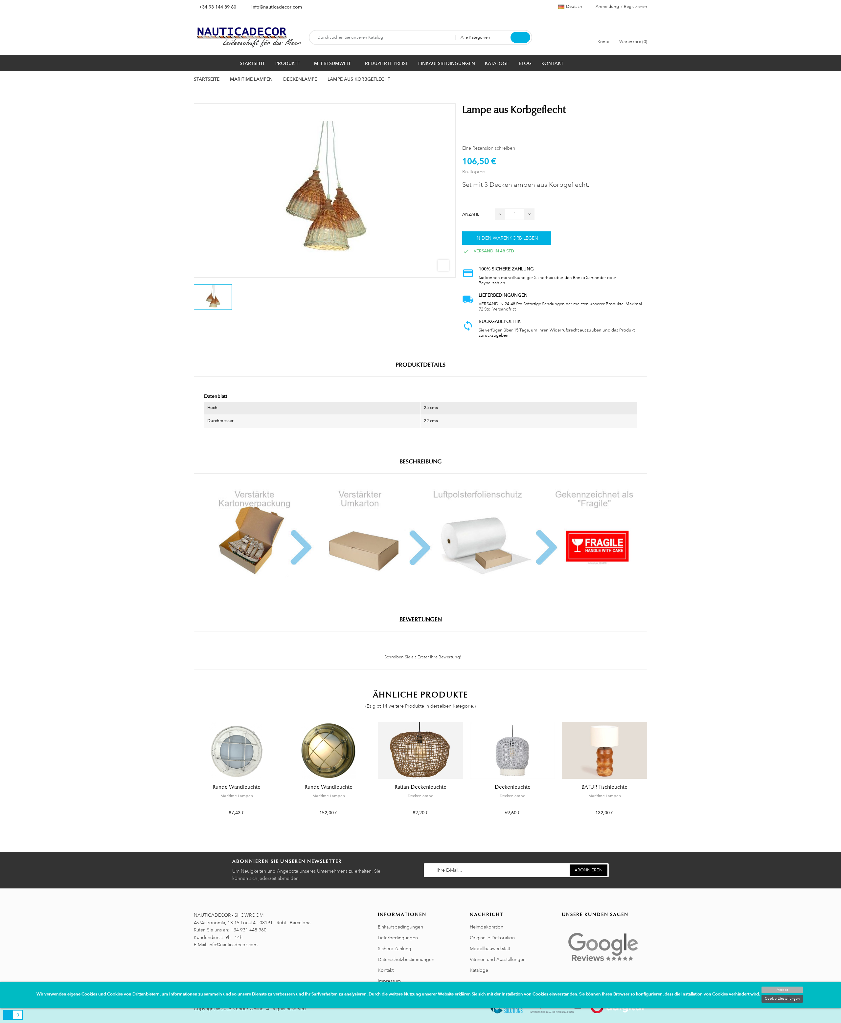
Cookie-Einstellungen (782, 998)
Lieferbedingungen (398, 938)
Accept (782, 990)
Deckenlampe (420, 796)
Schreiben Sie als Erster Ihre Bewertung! (422, 657)
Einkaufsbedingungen (400, 927)
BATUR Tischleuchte (604, 787)
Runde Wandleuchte (237, 787)
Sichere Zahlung (394, 948)
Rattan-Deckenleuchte (420, 787)
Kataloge (479, 970)
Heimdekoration (486, 927)
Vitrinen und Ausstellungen (498, 959)
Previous (189, 773)
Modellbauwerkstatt (490, 948)
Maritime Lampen (236, 796)
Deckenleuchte (513, 787)
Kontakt (386, 970)
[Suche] (520, 37)
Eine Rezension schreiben (488, 148)
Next (651, 773)
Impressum (389, 981)
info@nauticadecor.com (276, 7)
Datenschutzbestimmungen (406, 959)
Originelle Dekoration (492, 938)
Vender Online (248, 1009)
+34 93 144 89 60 (217, 7)
